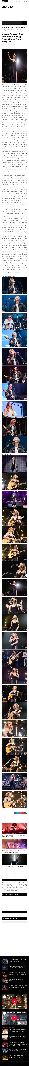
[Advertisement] (14, 939)
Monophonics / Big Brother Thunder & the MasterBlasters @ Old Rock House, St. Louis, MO (18, 1044)
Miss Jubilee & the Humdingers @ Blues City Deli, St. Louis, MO (18, 1030)
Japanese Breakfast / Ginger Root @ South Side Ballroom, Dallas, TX (14, 835)
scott (16, 27)
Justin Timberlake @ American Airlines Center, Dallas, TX (17, 966)
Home (3, 27)
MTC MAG (7, 7)
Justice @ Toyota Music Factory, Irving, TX (13, 866)
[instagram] (24, 1)
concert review (10, 27)
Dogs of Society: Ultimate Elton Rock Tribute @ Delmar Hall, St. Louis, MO (18, 987)
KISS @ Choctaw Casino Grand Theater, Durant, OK (17, 960)
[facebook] (19, 1)
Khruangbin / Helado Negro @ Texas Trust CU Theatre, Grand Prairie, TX (13, 851)
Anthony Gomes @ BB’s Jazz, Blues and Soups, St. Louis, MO (17, 973)
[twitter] (21, 1)
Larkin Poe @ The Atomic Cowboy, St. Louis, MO (16, 1056)
